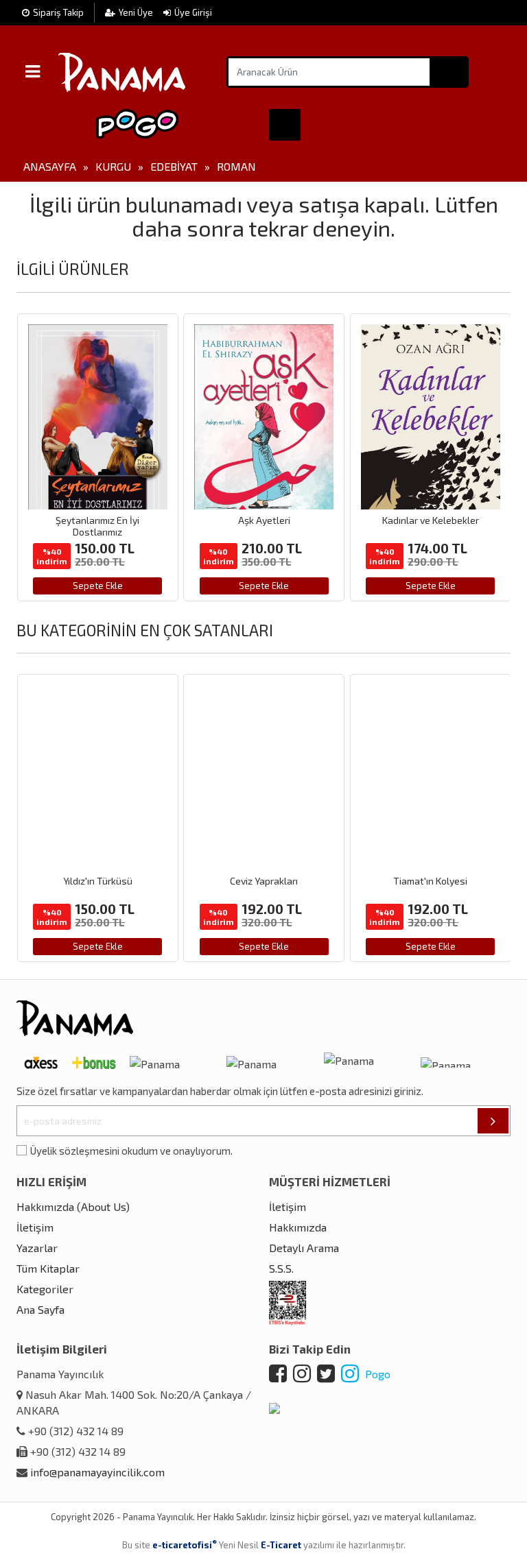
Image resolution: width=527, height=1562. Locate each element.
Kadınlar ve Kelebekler (430, 520)
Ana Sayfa (40, 1309)
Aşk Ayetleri (264, 520)
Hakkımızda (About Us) (73, 1206)
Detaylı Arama (304, 1247)
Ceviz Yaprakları (264, 881)
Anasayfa (49, 166)
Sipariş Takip (58, 12)
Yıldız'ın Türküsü (97, 881)
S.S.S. (281, 1268)
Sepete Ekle (98, 585)
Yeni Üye (137, 12)
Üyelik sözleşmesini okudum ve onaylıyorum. (131, 1150)
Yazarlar (37, 1247)
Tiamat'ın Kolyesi (430, 881)
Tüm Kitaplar (48, 1268)
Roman (236, 166)
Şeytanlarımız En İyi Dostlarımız (97, 526)
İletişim (35, 1227)
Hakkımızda (298, 1227)
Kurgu (113, 166)
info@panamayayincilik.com (97, 1471)
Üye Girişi (193, 12)
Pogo (376, 1373)
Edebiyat (174, 166)
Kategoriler (44, 1288)
